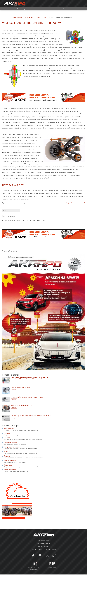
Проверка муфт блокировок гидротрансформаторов (29, 378)
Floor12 (55, 567)
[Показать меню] (81, 4)
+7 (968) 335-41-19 (43, 544)
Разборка (14, 389)
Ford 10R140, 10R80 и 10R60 (20, 387)
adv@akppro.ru (43, 541)
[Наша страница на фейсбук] (32, 557)
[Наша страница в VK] (47, 557)
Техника (14, 380)
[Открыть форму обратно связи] (54, 556)
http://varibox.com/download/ (75, 203)
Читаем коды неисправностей (21, 405)
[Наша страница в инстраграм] (40, 557)
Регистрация (21, 9)
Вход (65, 9)
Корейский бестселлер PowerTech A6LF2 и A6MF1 (28, 397)
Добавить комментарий (11, 211)
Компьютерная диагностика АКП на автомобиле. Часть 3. (31, 416)
